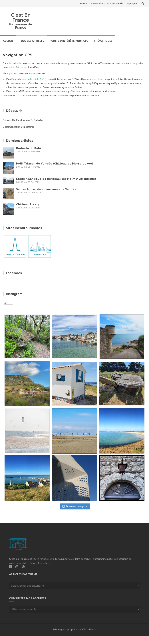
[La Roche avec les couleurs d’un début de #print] (27, 383)
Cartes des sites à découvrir (107, 3)
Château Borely (27, 204)
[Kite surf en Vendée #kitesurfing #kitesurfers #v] (27, 431)
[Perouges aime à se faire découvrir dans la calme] (121, 478)
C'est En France (21, 17)
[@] (14, 305)
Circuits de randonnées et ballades (23, 120)
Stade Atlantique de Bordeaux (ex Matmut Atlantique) (56, 178)
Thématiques (103, 40)
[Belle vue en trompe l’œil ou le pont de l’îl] (74, 431)
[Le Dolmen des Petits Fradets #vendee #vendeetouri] (121, 383)
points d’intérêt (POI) (34, 79)
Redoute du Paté (28, 148)
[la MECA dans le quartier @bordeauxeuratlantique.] (74, 478)
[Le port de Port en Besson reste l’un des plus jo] (27, 478)
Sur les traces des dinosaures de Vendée (46, 189)
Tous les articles (31, 40)
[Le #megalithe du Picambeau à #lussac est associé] (27, 336)
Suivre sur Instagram (77, 506)
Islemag (58, 629)
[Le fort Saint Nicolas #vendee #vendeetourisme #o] (121, 336)
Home (83, 3)
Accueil (8, 40)
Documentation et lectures (18, 126)
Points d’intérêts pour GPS (69, 40)
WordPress (89, 629)
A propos (132, 3)
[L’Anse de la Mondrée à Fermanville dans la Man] (121, 431)
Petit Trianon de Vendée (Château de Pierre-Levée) (54, 163)
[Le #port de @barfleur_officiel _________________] (74, 336)
